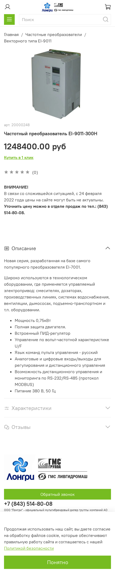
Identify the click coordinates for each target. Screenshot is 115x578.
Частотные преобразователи (53, 34)
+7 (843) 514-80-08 (28, 503)
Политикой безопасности (29, 548)
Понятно (57, 562)
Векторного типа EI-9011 (28, 40)
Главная (11, 34)
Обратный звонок (57, 494)
